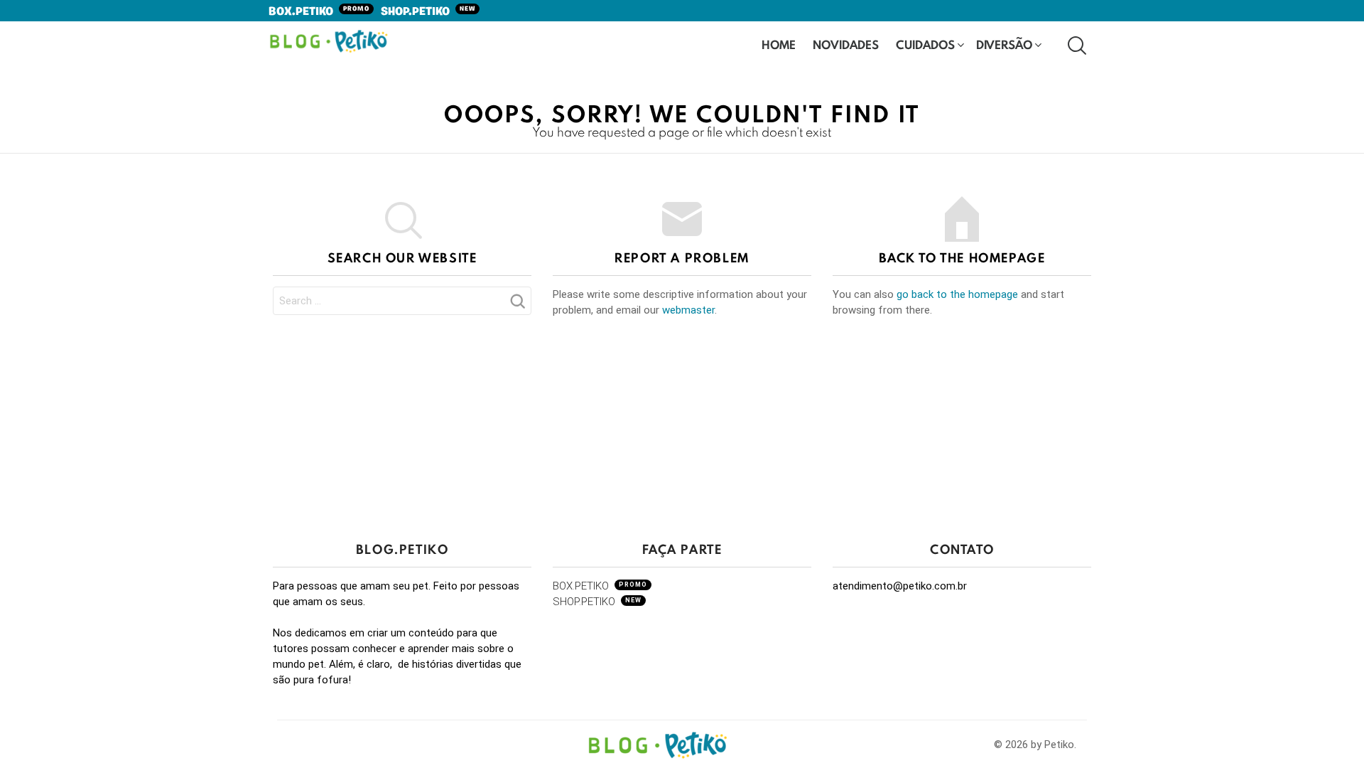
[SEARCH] (1075, 45)
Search (517, 305)
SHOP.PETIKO (428, 12)
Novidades (846, 44)
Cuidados (925, 44)
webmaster (688, 310)
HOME (779, 44)
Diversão (1004, 44)
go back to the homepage (957, 294)
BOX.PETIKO (319, 12)
